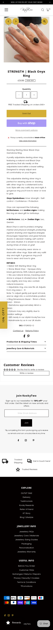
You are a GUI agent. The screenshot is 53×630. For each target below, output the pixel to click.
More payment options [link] (26, 130)
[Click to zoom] (44, 21)
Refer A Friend (26, 509)
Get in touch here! (41, 461)
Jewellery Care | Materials (26, 535)
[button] (3, 315)
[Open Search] (42, 10)
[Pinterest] (33, 440)
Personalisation (26, 547)
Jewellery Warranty (26, 551)
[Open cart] (47, 10)
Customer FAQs (26, 570)
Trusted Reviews (29, 469)
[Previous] (8, 21)
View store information (28, 141)
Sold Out (26, 113)
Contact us (18, 331)
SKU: (21, 325)
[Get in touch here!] (29, 462)
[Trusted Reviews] (18, 471)
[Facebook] (18, 440)
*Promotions (26, 586)
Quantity (26, 89)
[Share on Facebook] (25, 337)
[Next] (15, 21)
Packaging (26, 543)
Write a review (26, 373)
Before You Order (26, 566)
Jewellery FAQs (26, 531)
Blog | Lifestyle (26, 517)
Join (26, 423)
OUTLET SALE (26, 493)
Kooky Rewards (26, 505)
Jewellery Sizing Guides (26, 539)
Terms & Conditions (26, 582)
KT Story (26, 513)
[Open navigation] (6, 10)
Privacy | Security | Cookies (26, 578)
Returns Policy (32, 331)
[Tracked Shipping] (5, 462)
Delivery (26, 497)
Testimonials (26, 501)
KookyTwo (26, 624)
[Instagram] (26, 440)
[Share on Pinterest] (28, 337)
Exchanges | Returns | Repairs (27, 574)
